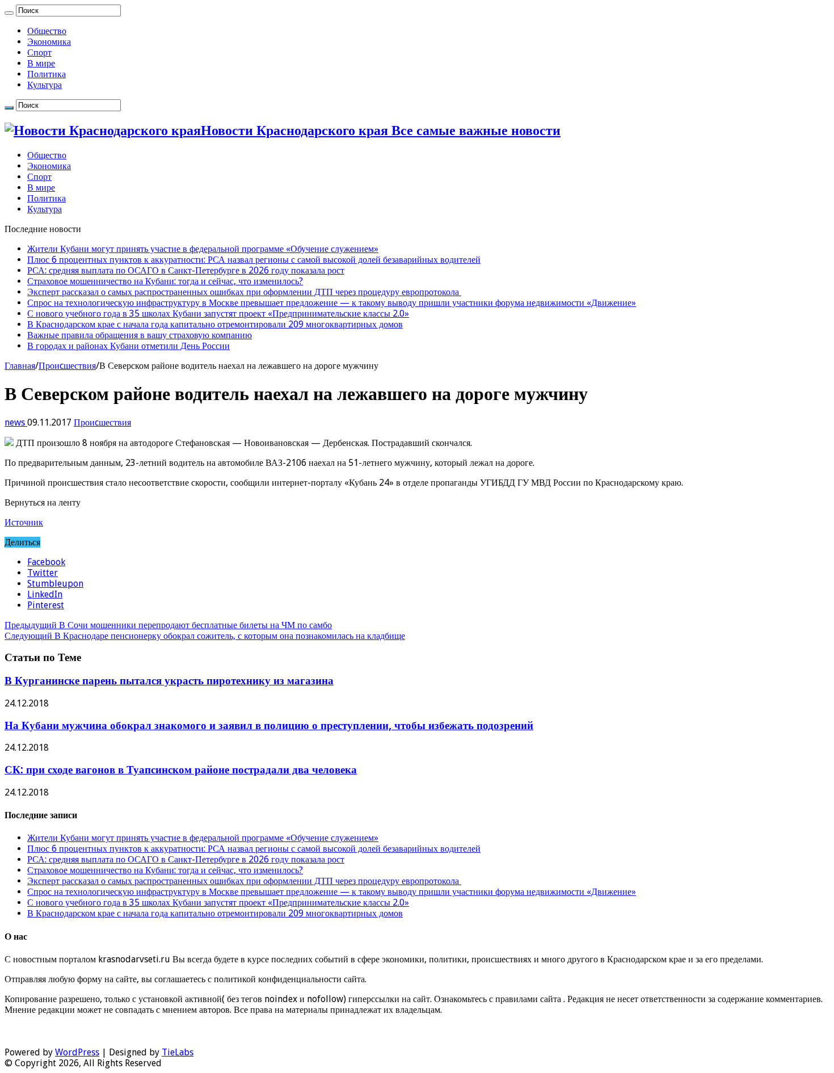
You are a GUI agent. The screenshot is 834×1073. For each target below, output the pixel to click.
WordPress (77, 1052)
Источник (24, 522)
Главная (20, 365)
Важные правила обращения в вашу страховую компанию (139, 335)
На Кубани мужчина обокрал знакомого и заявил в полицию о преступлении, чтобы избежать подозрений (269, 725)
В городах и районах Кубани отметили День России (128, 345)
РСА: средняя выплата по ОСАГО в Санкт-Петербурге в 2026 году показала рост (185, 270)
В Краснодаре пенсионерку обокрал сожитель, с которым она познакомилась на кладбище (205, 635)
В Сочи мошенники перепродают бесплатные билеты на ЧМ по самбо (168, 625)
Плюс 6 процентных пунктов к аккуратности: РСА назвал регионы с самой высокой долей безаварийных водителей (254, 259)
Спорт (39, 52)
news (16, 422)
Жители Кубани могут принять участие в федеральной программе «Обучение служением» (202, 248)
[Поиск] (9, 13)
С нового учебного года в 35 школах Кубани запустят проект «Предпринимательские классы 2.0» (218, 313)
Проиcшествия (67, 365)
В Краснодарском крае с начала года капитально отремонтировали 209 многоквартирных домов (215, 324)
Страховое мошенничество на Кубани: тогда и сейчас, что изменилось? (165, 281)
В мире (41, 63)
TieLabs (177, 1052)
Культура (44, 84)
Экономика (49, 41)
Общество (46, 31)
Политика (46, 74)
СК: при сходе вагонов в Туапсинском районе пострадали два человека (181, 770)
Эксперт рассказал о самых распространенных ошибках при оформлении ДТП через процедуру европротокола (244, 292)
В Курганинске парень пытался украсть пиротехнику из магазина (169, 681)
